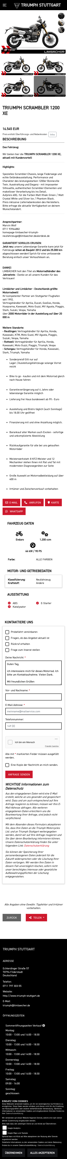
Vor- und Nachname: (17, 690)
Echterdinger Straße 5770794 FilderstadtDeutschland (16, 972)
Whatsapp (16, 511)
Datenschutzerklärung (36, 845)
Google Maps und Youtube (18, 1133)
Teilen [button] (37, 917)
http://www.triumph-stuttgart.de (21, 995)
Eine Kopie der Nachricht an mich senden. (34, 764)
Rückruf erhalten (20, 643)
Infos (52, 134)
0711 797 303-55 (12, 985)
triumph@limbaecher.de (16, 1005)
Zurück (12, 917)
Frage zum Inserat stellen (25, 649)
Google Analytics (14, 1128)
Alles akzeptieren (42, 1152)
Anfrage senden (19, 774)
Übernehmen (13, 1152)
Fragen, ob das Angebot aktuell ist (30, 638)
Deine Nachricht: (15, 657)
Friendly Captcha (52, 746)
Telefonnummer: (14, 719)
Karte (55, 502)
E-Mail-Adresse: (15, 705)
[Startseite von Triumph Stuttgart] (17, 5)
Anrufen (35, 502)
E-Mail (13, 502)
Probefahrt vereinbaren (24, 631)
